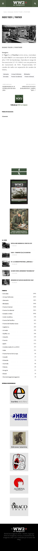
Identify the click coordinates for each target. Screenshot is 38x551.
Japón (19, 344)
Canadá (19, 357)
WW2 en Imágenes (22, 105)
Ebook (19, 374)
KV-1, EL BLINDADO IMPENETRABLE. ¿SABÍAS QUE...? (22, 262)
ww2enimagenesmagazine (19, 377)
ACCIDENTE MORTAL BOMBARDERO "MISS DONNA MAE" (22, 271)
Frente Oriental (29, 77)
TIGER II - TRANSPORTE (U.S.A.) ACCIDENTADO (21, 253)
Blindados (27, 74)
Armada (19, 330)
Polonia (19, 367)
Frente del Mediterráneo (19, 324)
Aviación (19, 337)
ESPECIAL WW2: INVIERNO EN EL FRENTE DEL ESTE (21, 243)
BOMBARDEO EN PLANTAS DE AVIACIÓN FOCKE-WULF (22, 280)
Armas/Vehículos (16, 74)
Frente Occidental (16, 77)
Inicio (5, 12)
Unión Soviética (19, 317)
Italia (19, 350)
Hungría (19, 370)
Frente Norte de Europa (19, 354)
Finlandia (19, 360)
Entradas (6, 77)
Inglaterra (19, 327)
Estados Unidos (19, 314)
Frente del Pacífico (19, 320)
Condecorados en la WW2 (19, 347)
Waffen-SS (19, 334)
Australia (19, 364)
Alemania (10, 12)
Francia (19, 340)
